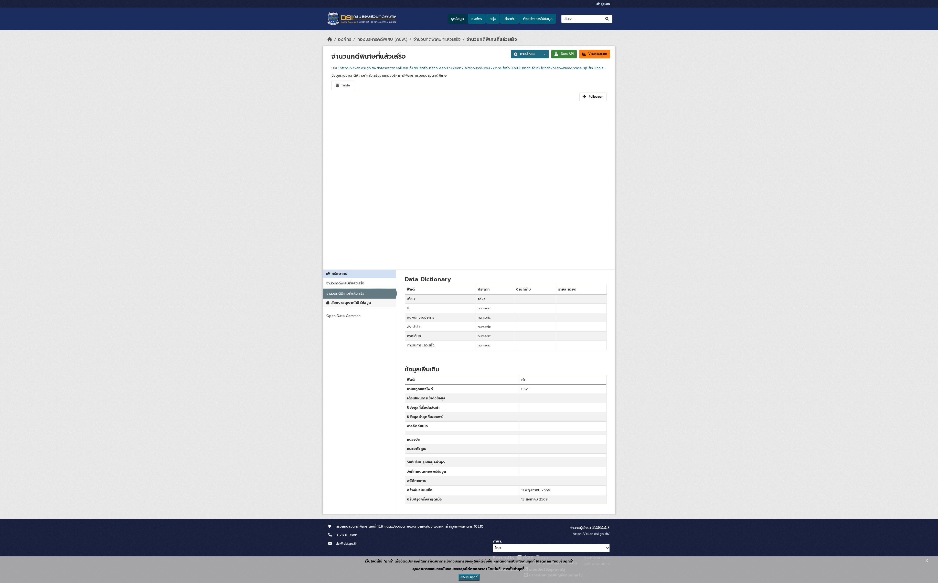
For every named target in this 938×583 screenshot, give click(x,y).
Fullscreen (596, 96)
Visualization (597, 54)
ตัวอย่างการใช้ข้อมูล (538, 18)
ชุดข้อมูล (457, 18)
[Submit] (607, 19)
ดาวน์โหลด (527, 54)
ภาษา (497, 541)
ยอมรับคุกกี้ (469, 577)
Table (345, 85)
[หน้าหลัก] (329, 39)
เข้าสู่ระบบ (603, 3)
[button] (543, 54)
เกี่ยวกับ (509, 18)
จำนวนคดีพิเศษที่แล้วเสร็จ (437, 39)
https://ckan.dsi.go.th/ (591, 533)
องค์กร (476, 18)
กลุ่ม (493, 18)
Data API (567, 54)
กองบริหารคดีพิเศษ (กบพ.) (382, 39)
